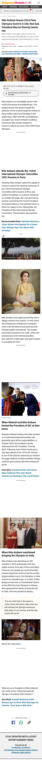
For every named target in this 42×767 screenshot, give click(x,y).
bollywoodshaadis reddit (26, 750)
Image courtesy (6, 417)
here (18, 644)
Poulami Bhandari (9, 44)
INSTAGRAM (33, 52)
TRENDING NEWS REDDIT (30, 54)
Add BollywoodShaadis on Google (19, 93)
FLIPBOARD (16, 52)
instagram (9, 750)
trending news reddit (21, 753)
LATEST (4, 7)
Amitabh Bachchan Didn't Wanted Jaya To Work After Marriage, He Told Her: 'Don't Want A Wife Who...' (20, 702)
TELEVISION (34, 7)
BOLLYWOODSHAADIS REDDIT (11, 54)
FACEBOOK (24, 52)
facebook (26, 748)
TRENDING (13, 7)
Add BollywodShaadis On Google (16, 11)
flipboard (16, 748)
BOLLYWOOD (23, 7)
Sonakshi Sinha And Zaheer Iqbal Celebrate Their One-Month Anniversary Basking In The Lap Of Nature (20, 473)
